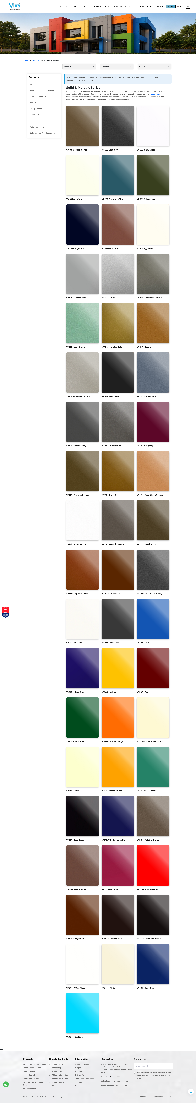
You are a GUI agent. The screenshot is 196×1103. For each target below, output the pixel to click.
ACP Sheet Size (29, 1088)
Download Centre (144, 6)
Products (75, 6)
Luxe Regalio (35, 114)
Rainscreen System (38, 126)
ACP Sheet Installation (58, 1078)
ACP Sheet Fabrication (58, 1075)
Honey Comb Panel (38, 108)
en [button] (181, 6)
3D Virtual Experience (122, 6)
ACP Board (53, 1085)
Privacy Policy (81, 1075)
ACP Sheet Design (56, 1064)
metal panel (155, 94)
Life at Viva (80, 1085)
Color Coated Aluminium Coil (42, 133)
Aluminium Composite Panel (42, 90)
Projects (78, 1067)
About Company (82, 1064)
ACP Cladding (55, 1067)
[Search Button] (188, 7)
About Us (63, 6)
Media (86, 6)
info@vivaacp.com (119, 1085)
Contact (159, 6)
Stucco (33, 102)
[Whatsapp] (6, 1084)
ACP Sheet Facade (56, 1082)
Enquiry (170, 6)
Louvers (33, 120)
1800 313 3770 (114, 1076)
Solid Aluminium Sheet (39, 96)
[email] (170, 1065)
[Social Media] (193, 48)
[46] (82, 126)
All (31, 84)
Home (26, 60)
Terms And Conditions (84, 1078)
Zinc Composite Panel (32, 1067)
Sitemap (78, 1082)
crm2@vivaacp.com (121, 1081)
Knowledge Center (101, 6)
